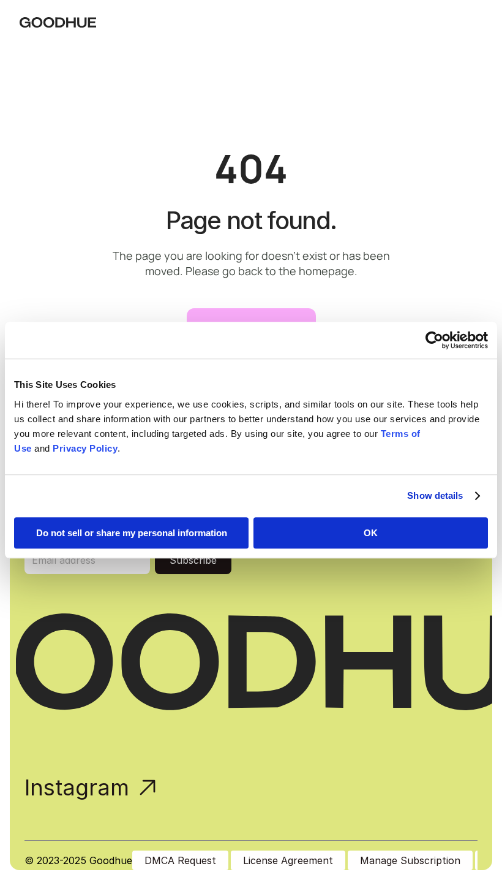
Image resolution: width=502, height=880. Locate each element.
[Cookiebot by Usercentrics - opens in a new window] (434, 340)
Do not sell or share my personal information (131, 533)
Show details (435, 495)
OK (371, 533)
